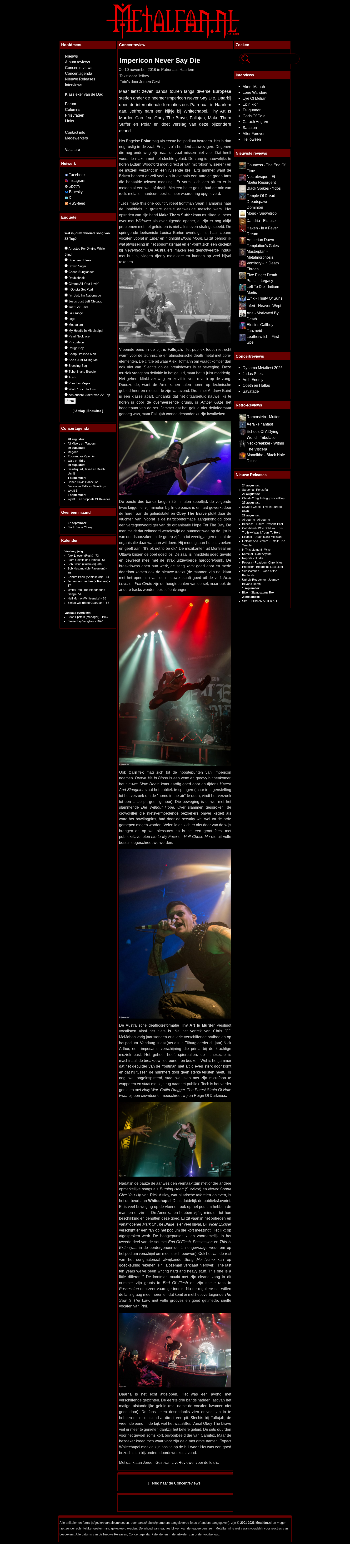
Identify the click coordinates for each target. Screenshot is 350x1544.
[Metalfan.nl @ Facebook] (66, 175)
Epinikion (251, 104)
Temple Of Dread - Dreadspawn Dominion (262, 201)
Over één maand (76, 512)
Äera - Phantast (260, 424)
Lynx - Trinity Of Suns (264, 298)
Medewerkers (76, 138)
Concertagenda (75, 428)
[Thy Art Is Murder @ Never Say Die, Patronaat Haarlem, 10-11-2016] (175, 1139)
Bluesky (76, 192)
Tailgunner (251, 110)
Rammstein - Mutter (263, 417)
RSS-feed (77, 203)
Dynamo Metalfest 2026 (263, 368)
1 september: (77, 478)
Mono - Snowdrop (262, 213)
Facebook (77, 175)
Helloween (252, 139)
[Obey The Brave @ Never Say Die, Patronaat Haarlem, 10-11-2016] (175, 680)
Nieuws (71, 56)
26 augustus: (251, 494)
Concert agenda (78, 73)
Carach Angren (255, 121)
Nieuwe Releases (80, 79)
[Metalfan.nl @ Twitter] (67, 198)
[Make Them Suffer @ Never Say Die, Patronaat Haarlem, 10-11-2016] (175, 305)
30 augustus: (76, 465)
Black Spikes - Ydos (264, 188)
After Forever (254, 133)
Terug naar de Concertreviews (175, 1483)
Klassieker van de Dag (84, 94)
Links (69, 121)
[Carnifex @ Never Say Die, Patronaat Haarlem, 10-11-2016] (175, 933)
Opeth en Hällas (256, 385)
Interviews (73, 85)
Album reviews (77, 62)
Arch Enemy (253, 379)
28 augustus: (76, 439)
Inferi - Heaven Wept (264, 305)
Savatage (251, 391)
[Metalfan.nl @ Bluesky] (67, 192)
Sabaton (250, 127)
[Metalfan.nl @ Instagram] (67, 180)
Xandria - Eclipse (261, 220)
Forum (70, 104)
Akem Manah (254, 86)
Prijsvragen (74, 115)
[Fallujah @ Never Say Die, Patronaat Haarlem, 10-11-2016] (175, 457)
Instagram (77, 180)
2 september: (77, 495)
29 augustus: (76, 448)
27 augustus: (251, 502)
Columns (72, 110)
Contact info (75, 132)
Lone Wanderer (256, 92)
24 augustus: (251, 485)
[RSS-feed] (66, 203)
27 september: (77, 523)
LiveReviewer (183, 1462)
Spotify (74, 186)
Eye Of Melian (254, 98)
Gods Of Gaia (254, 116)
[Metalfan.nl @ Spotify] (67, 186)
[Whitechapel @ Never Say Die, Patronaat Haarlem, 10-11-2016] (175, 1350)
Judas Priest (253, 373)
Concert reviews (78, 68)
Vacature (72, 150)
